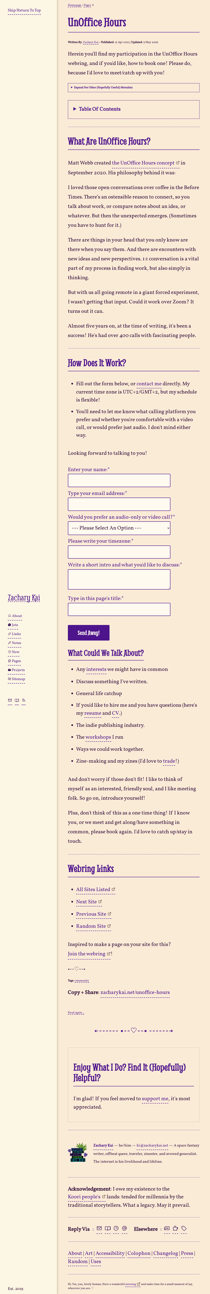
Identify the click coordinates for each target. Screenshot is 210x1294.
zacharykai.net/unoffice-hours (135, 992)
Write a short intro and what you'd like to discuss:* (125, 565)
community (82, 981)
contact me (149, 384)
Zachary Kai (24, 597)
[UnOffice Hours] (116, 1229)
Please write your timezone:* (101, 541)
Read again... (76, 1013)
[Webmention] (124, 1229)
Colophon (139, 1253)
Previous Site (91, 914)
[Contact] (10, 701)
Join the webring (86, 954)
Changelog (165, 1253)
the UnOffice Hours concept (143, 163)
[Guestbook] (17, 701)
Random (78, 1261)
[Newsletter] (167, 1229)
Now (15, 652)
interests (96, 669)
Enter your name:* (89, 469)
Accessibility (110, 1253)
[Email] (99, 1229)
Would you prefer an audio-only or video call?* (121, 517)
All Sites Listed (93, 889)
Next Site (86, 902)
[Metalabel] (184, 1229)
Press (187, 1253)
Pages (16, 661)
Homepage (74, 5)
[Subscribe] (24, 701)
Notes (16, 643)
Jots (15, 625)
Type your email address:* (97, 493)
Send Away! (89, 632)
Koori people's (84, 1197)
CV (115, 713)
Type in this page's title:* (96, 598)
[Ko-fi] (175, 1229)
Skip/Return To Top (24, 10)
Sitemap (18, 679)
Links (16, 634)
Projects (18, 670)
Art (89, 1253)
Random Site (91, 926)
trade (169, 761)
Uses (96, 1261)
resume (92, 713)
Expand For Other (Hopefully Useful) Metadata (103, 87)
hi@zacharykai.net (152, 1145)
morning (130, 1284)
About (17, 616)
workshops (98, 737)
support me (155, 1098)
